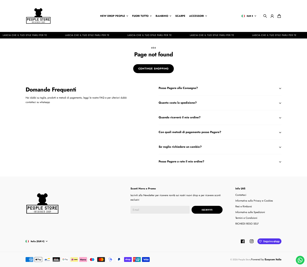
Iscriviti (207, 209)
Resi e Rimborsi (243, 206)
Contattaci (240, 195)
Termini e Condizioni (246, 218)
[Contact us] (300, 260)
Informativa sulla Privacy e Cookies (254, 200)
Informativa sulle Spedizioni (250, 212)
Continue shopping (153, 68)
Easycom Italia (273, 259)
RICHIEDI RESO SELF (247, 223)
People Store (244, 259)
